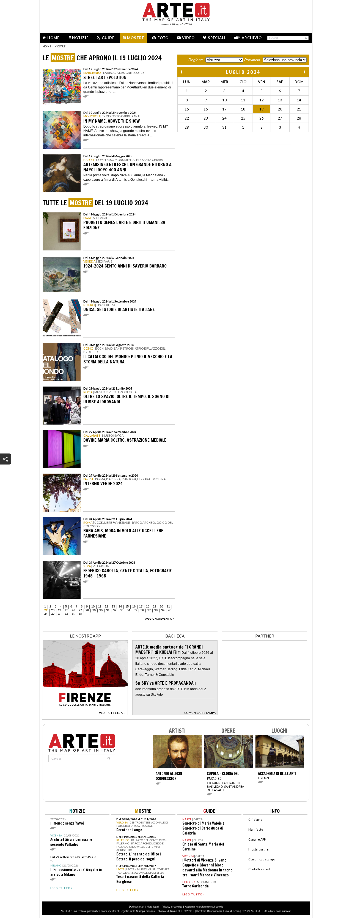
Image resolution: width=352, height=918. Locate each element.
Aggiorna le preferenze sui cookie (204, 906)
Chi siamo (255, 819)
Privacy (166, 906)
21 (168, 606)
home (47, 46)
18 (147, 606)
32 (114, 610)
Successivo (304, 71)
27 (80, 610)
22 (46, 610)
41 (46, 614)
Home (53, 38)
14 (120, 606)
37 (149, 610)
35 (135, 610)
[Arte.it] (176, 11)
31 (107, 610)
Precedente (182, 71)
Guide (108, 38)
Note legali (153, 906)
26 (73, 610)
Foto (163, 38)
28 (87, 610)
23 (52, 610)
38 (156, 610)
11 (99, 606)
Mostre (135, 38)
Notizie (80, 38)
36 (142, 610)
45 (73, 614)
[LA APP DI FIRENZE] (85, 714)
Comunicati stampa (261, 859)
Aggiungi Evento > (160, 618)
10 (93, 606)
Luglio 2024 (243, 71)
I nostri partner (259, 849)
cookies (178, 906)
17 (140, 606)
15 (127, 606)
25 (66, 610)
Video (188, 38)
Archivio (252, 38)
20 (161, 606)
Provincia (252, 60)
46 (80, 614)
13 (113, 606)
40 (169, 610)
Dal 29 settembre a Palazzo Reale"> (76, 866)
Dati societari (136, 906)
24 (59, 610)
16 (134, 606)
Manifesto (255, 829)
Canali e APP (257, 839)
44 (66, 614)
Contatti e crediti (260, 869)
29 (94, 610)
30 (101, 610)
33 (121, 610)
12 (106, 606)
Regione (195, 60)
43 (59, 614)
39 (162, 610)
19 (154, 606)
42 (52, 614)
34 (128, 610)
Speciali (217, 38)
